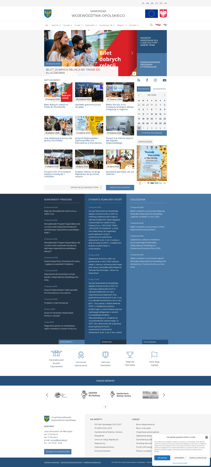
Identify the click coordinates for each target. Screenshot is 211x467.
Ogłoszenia (150, 342)
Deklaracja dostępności (92, 462)
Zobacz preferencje (197, 458)
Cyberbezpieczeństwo (104, 447)
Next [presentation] (164, 395)
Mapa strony (99, 443)
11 (143, 114)
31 (156, 105)
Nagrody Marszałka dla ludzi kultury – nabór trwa (61, 212)
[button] (207, 437)
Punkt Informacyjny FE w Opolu (150, 447)
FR (161, 3)
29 (147, 105)
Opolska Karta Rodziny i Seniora (108, 432)
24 (139, 123)
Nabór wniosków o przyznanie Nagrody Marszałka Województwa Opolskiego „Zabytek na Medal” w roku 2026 (147, 214)
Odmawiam (179, 458)
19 (147, 119)
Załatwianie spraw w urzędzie (149, 436)
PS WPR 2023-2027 (103, 428)
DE (152, 3)
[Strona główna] (46, 25)
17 (139, 119)
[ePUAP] (165, 25)
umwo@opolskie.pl (58, 440)
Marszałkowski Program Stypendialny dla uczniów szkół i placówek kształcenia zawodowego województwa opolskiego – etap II (62, 228)
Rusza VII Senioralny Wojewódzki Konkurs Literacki (58, 314)
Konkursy (107, 342)
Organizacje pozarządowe (147, 432)
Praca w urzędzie (143, 451)
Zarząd (66, 25)
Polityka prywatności (51, 462)
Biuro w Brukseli (143, 428)
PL (143, 3)
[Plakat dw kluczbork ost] (152, 165)
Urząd (77, 25)
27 (139, 105)
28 (143, 105)
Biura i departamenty (145, 424)
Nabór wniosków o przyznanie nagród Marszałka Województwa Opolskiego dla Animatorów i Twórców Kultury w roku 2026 (148, 262)
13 (152, 114)
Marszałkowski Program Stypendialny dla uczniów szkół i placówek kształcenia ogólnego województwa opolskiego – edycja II (62, 247)
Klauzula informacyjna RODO (71, 462)
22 (160, 119)
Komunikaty (66, 342)
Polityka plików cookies (180, 463)
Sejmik (55, 25)
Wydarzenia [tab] (159, 89)
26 (147, 123)
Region (120, 25)
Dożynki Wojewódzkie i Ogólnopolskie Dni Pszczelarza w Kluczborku (61, 291)
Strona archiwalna (102, 451)
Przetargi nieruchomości (147, 443)
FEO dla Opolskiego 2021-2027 (108, 424)
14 (156, 114)
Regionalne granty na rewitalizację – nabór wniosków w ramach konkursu (60, 327)
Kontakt (133, 25)
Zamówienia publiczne (146, 440)
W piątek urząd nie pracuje (56, 303)
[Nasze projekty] (151, 13)
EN (147, 3)
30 (165, 123)
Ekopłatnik (99, 436)
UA (165, 3)
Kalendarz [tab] (143, 89)
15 (160, 114)
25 (143, 123)
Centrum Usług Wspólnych (106, 440)
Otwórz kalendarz (152, 133)
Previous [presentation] (47, 395)
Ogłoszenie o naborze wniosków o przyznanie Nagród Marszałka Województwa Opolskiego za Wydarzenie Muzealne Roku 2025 (145, 244)
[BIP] (158, 25)
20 (152, 119)
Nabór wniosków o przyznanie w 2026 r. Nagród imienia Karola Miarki (147, 228)
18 (143, 119)
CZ (156, 3)
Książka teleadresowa (58, 452)
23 (165, 119)
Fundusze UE (105, 25)
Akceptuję (162, 458)
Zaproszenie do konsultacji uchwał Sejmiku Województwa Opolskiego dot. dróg (61, 277)
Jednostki (90, 25)
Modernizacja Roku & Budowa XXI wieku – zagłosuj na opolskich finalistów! (62, 262)
